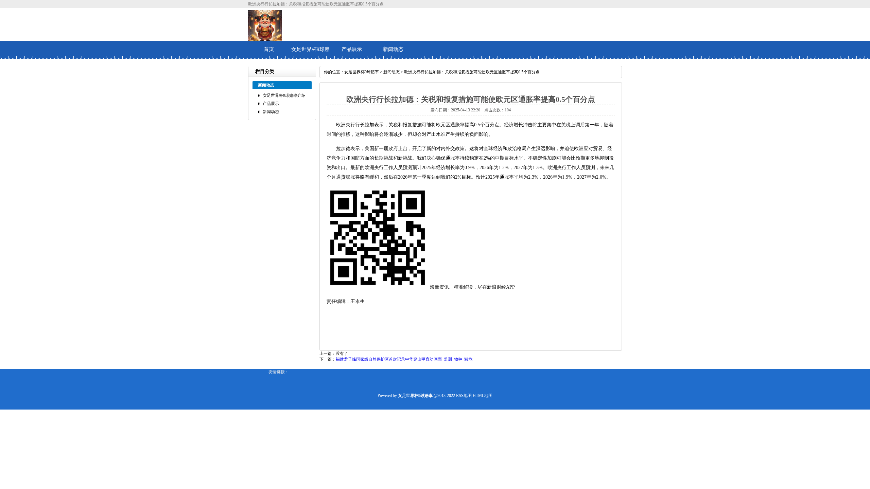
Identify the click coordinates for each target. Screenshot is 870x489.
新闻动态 (393, 49)
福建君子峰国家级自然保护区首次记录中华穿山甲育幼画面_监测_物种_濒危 (404, 359)
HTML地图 (482, 395)
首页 (269, 49)
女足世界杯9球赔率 (361, 72)
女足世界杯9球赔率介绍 (310, 53)
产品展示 (352, 49)
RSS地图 (464, 395)
